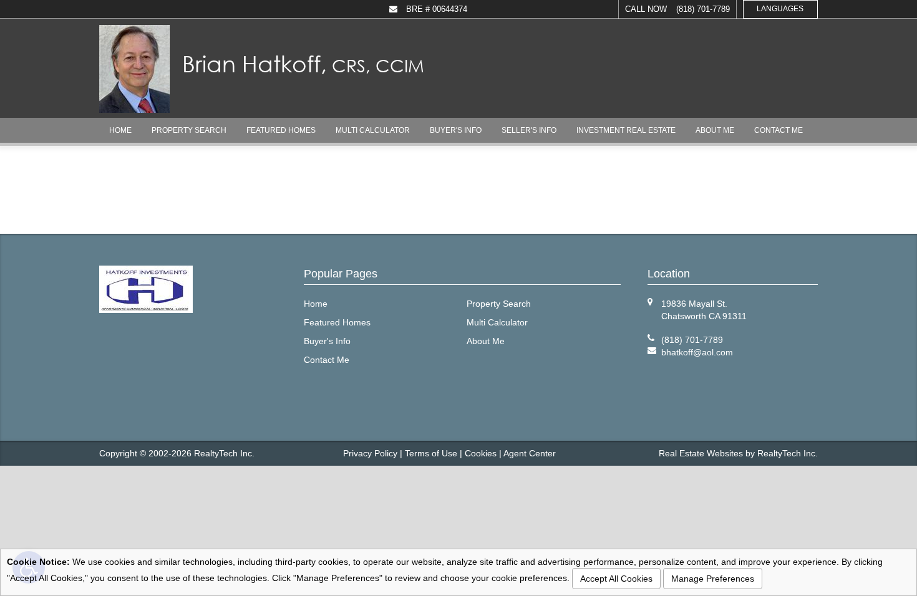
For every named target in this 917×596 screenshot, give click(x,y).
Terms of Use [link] (431, 453)
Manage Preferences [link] (712, 579)
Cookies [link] (481, 453)
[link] (697, 352)
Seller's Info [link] (529, 130)
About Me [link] (715, 130)
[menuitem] (120, 130)
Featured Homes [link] (281, 130)
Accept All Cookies (616, 579)
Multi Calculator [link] (373, 130)
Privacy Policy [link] (370, 453)
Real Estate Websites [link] (701, 453)
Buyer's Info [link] (456, 130)
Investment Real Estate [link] (626, 130)
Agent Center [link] (529, 453)
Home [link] (120, 130)
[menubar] (458, 130)
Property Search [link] (189, 130)
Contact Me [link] (778, 130)
